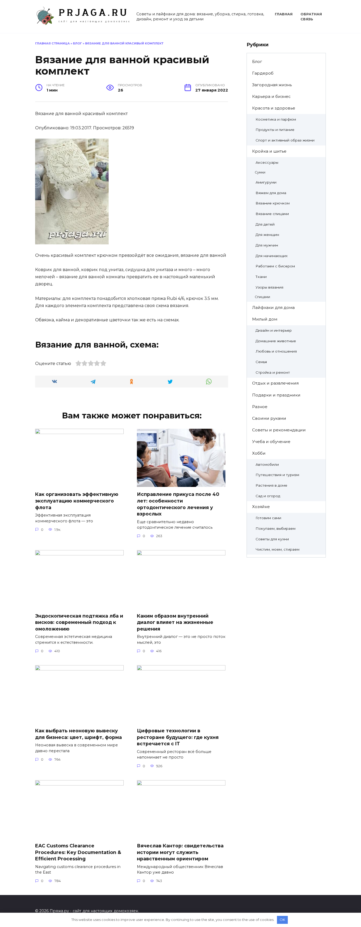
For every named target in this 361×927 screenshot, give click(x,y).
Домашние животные (276, 341)
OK (282, 919)
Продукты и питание (275, 129)
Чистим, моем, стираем (277, 549)
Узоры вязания (269, 287)
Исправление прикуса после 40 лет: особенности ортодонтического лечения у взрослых (178, 504)
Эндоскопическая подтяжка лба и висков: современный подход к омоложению (79, 622)
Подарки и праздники (276, 395)
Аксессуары (267, 162)
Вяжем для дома (271, 193)
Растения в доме (271, 485)
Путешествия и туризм (277, 475)
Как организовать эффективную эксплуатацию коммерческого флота (76, 500)
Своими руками (269, 418)
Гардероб (263, 73)
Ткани (261, 277)
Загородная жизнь (272, 84)
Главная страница (52, 43)
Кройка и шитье (269, 151)
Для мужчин (267, 245)
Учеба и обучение (271, 441)
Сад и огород (268, 496)
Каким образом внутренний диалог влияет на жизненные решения (175, 622)
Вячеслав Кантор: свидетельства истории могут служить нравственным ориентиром (180, 852)
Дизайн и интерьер (274, 330)
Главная (284, 14)
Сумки (260, 172)
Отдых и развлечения (275, 383)
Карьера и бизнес (271, 96)
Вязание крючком (273, 203)
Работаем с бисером (275, 266)
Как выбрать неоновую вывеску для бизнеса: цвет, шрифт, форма (78, 734)
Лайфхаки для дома (273, 307)
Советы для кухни (272, 539)
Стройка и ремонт (273, 372)
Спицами (262, 297)
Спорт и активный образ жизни (285, 140)
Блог (77, 43)
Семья (261, 362)
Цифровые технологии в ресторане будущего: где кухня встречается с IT (178, 737)
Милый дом (264, 319)
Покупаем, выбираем (275, 528)
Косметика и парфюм (276, 119)
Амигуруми (266, 182)
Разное (259, 406)
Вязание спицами (272, 214)
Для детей (265, 224)
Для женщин (267, 234)
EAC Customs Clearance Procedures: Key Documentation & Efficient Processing (78, 852)
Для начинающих (272, 256)
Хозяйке (261, 506)
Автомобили (267, 464)
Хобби (259, 453)
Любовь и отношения (276, 351)
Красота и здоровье (273, 108)
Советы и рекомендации (279, 429)
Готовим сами (268, 518)
